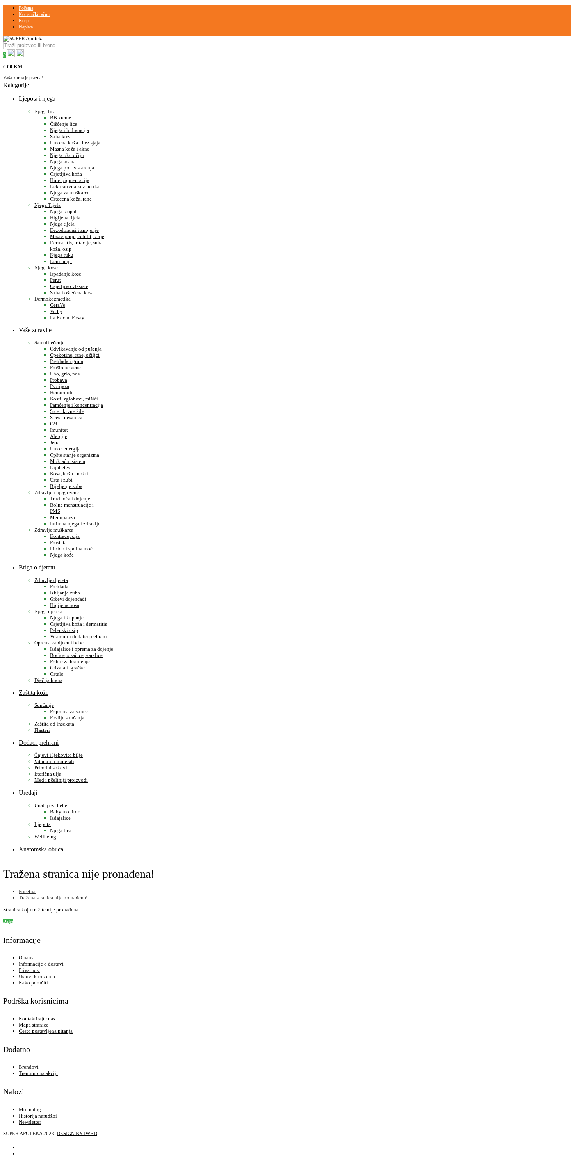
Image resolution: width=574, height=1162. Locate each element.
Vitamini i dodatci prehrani (78, 636)
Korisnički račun (34, 14)
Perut (55, 280)
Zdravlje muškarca (53, 530)
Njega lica (45, 111)
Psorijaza (59, 386)
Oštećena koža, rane (71, 199)
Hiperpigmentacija (69, 180)
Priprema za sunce (69, 711)
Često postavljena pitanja (46, 1031)
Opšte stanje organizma (74, 455)
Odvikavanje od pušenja (76, 349)
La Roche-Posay (67, 317)
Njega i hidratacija (69, 130)
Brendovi (29, 1067)
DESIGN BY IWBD (77, 1133)
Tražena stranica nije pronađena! (53, 897)
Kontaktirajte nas (37, 1018)
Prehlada (59, 586)
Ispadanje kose (65, 274)
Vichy (56, 311)
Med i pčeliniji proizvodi (61, 780)
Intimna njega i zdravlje (75, 524)
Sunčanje (44, 705)
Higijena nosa (64, 605)
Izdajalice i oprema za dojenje (81, 649)
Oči (53, 424)
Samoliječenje (49, 342)
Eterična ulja (47, 774)
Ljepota (42, 824)
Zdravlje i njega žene (56, 492)
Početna (26, 8)
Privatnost (29, 970)
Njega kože (62, 555)
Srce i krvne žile (67, 411)
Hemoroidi (61, 392)
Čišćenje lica (63, 124)
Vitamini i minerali (54, 761)
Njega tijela (62, 224)
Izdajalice (60, 818)
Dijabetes (60, 467)
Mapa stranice (33, 1025)
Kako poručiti (33, 983)
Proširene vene (65, 367)
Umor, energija (65, 449)
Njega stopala (64, 211)
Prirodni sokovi (50, 768)
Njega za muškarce (69, 193)
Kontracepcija (65, 536)
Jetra (55, 442)
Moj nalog (30, 1109)
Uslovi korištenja (37, 976)
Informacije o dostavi (41, 964)
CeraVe (57, 305)
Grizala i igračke (67, 668)
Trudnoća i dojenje (70, 499)
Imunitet (59, 430)
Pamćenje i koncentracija (76, 405)
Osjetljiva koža (66, 174)
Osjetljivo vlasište (69, 286)
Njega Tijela (47, 205)
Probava (58, 380)
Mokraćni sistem (67, 461)
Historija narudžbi (38, 1116)
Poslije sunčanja (67, 718)
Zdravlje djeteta (51, 580)
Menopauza (62, 517)
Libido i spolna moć (71, 549)
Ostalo (57, 674)
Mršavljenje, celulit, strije (77, 236)
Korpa (24, 20)
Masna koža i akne (69, 149)
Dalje (8, 921)
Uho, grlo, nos (65, 374)
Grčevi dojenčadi (68, 599)
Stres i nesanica (66, 417)
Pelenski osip (64, 630)
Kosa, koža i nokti (69, 474)
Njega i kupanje (67, 618)
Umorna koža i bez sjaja (75, 143)
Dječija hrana (48, 680)
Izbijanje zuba (65, 593)
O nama (27, 958)
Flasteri (42, 730)
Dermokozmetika (52, 299)
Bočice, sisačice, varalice (76, 655)
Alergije (58, 436)
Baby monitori (65, 812)
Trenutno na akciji (38, 1073)
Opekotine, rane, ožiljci (75, 355)
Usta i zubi (61, 480)
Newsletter (30, 1122)
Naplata (26, 27)
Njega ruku (61, 255)
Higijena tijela (65, 218)
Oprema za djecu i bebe (59, 643)
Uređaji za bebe (50, 805)
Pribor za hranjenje (70, 661)
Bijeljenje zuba (66, 486)
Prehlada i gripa (66, 361)
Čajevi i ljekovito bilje (58, 755)
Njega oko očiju (67, 155)
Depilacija (61, 261)
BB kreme (60, 118)
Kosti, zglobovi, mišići (74, 399)
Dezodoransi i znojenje (74, 230)
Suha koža (61, 136)
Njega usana (63, 161)
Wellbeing (45, 837)
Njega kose (46, 267)
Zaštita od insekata (54, 724)
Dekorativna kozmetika (75, 186)
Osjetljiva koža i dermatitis (78, 624)
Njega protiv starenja (72, 168)
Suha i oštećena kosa (72, 292)
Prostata (58, 542)
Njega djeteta (48, 611)
